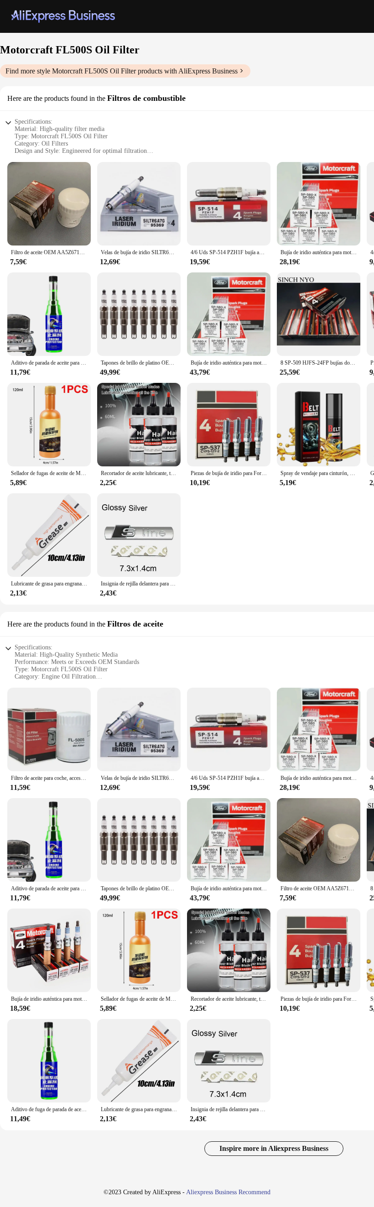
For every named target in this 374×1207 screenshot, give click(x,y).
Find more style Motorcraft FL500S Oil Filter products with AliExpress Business (121, 71)
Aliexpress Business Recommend (228, 1192)
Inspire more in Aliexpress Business (273, 1148)
